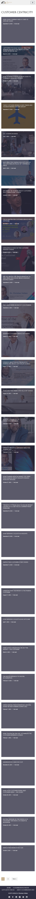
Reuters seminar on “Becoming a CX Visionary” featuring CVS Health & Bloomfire (15, 821)
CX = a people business (10, 133)
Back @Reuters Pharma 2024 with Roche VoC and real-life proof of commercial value (16, 164)
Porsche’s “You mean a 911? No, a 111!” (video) (18, 390)
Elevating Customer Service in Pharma (16, 333)
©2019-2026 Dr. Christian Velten (18, 893)
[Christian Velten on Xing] (19, 897)
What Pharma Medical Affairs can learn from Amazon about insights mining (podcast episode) (16, 478)
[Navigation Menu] (33, 2)
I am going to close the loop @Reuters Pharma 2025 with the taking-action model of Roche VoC (16, 49)
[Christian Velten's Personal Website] (12, 897)
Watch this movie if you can (13, 847)
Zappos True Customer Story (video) (15, 562)
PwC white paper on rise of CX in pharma (17, 305)
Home (9, 888)
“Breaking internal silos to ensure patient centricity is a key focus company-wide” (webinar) (18, 506)
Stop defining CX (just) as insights (15, 533)
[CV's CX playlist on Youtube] (26, 897)
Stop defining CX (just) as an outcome (16, 619)
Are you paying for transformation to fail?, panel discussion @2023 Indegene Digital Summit (16, 278)
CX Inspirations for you (21, 888)
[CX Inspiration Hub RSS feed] (9, 897)
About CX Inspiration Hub (25, 890)
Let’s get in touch (8, 890)
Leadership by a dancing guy (13, 762)
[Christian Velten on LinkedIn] (16, 897)
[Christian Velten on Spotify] (23, 897)
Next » (14, 879)
